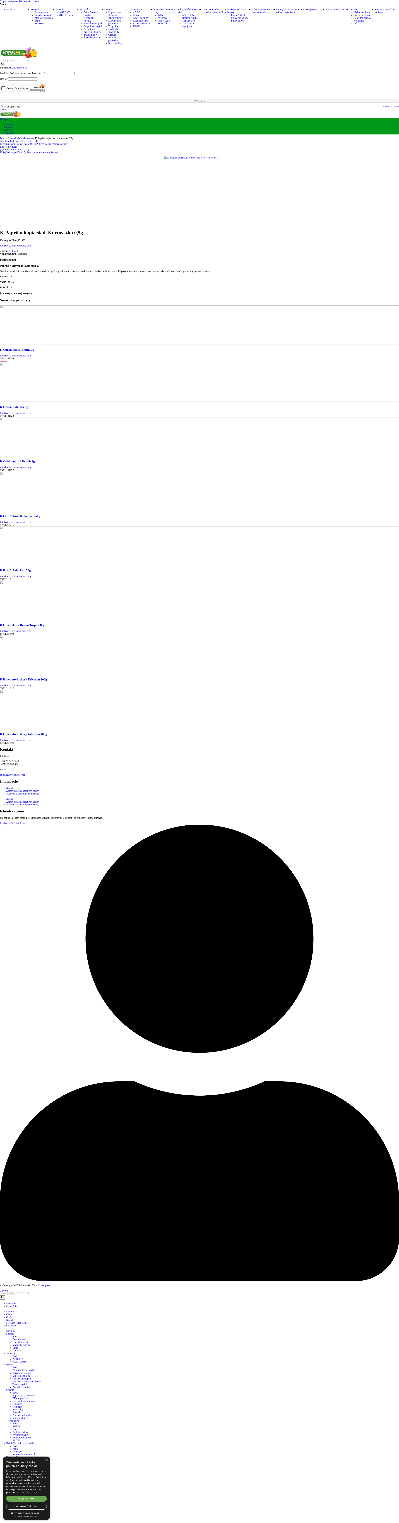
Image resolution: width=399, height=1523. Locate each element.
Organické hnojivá (93, 26)
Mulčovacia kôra (239, 18)
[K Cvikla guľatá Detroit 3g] (199, 455)
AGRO (136, 12)
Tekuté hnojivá (91, 34)
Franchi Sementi (43, 15)
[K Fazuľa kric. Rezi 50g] (199, 564)
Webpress (45, 1285)
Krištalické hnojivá (89, 19)
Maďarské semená (44, 18)
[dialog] (26, 1488)
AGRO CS (64, 12)
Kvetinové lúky (140, 20)
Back (15, 1336)
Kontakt (10, 788)
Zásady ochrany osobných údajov (22, 791)
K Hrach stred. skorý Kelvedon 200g (23, 679)
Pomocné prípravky (113, 39)
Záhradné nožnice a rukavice (362, 19)
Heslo (4, 79)
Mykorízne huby (362, 12)
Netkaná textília (189, 18)
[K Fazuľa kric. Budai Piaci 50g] (199, 510)
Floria (136, 15)
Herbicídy (113, 29)
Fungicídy (113, 26)
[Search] (2, 64)
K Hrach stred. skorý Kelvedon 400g (23, 734)
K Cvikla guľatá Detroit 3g (17, 461)
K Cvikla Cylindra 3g (14, 407)
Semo (37, 20)
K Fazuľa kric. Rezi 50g (15, 570)
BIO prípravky (115, 18)
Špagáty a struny (362, 15)
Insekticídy (113, 32)
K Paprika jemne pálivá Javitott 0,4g (18, 144)
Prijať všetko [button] (26, 1498)
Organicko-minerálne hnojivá (92, 30)
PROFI (136, 26)
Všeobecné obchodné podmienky (22, 793)
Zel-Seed (39, 23)
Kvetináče (162, 18)
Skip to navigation (9, 1)
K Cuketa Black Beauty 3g (17, 349)
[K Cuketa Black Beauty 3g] (199, 343)
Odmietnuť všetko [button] (26, 1506)
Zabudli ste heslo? (390, 106)
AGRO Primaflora (142, 23)
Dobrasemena (41, 12)
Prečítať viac (31, 1492)
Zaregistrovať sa (19, 67)
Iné (355, 23)
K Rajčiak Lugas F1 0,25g (13, 152)
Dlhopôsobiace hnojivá (23, 1370)
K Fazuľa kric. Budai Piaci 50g (20, 516)
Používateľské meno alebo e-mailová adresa (22, 73)
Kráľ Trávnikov (141, 18)
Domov (4, 138)
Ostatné (112, 34)
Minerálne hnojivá (93, 23)
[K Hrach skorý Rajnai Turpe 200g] (199, 619)
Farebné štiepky (239, 15)
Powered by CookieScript (26, 1516)
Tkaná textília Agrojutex (188, 25)
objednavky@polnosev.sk (12, 774)
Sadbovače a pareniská (163, 22)
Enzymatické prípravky (114, 22)
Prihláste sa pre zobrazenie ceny (52, 144)
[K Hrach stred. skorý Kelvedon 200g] (199, 673)
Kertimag (13, 251)
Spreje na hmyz (116, 43)
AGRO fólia (188, 15)
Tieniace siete (188, 20)
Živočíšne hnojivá (92, 37)
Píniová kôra (237, 20)
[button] (26, 1513)
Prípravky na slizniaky (114, 13)
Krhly (160, 15)
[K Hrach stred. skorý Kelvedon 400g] (199, 728)
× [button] (46, 1460)
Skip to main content (29, 1)
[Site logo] (19, 57)
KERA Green (66, 15)
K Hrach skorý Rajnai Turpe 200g (22, 625)
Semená (12, 138)
